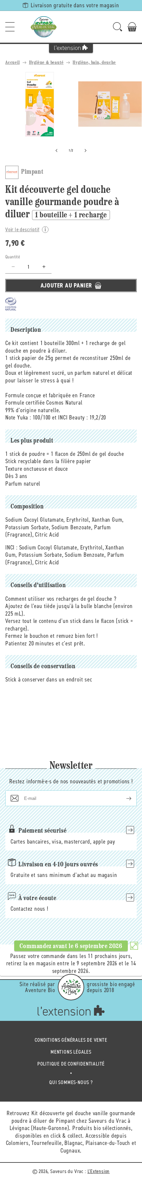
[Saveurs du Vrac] (43, 26)
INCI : (11, 547)
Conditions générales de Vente (71, 1039)
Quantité (12, 257)
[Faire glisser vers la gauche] (56, 150)
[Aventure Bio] (71, 987)
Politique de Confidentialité (71, 1063)
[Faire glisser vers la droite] (85, 150)
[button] (10, 27)
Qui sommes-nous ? (71, 1082)
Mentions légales (71, 1051)
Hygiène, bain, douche (94, 62)
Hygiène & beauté (46, 62)
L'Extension (99, 1171)
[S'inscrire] (123, 798)
